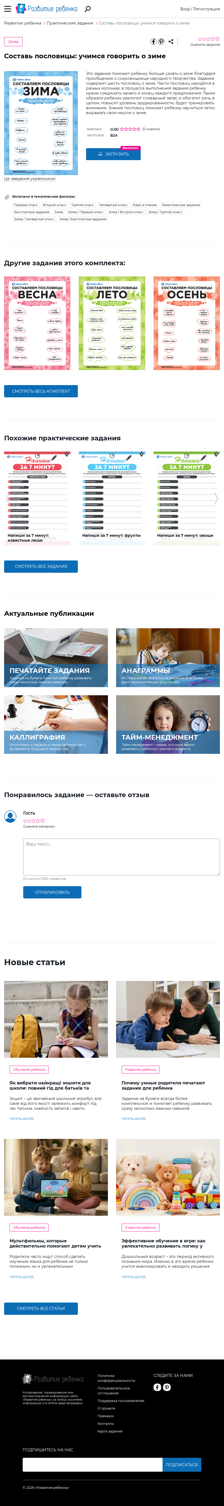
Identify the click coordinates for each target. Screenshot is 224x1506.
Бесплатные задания (31, 212)
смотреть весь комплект (41, 391)
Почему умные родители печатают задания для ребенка (163, 1085)
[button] (7, 323)
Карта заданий (110, 1431)
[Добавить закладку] (171, 41)
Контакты (106, 1424)
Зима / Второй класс (125, 212)
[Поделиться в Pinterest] (161, 41)
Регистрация (206, 9)
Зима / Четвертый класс (34, 219)
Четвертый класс (113, 205)
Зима (13, 41)
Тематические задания (181, 205)
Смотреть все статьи (41, 1308)
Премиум (105, 1416)
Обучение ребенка (29, 1070)
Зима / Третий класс (165, 212)
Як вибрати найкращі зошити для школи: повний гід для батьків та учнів (50, 1088)
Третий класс (82, 205)
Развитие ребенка (140, 1070)
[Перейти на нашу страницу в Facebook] (157, 1387)
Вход (185, 9)
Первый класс (26, 205)
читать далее (22, 1119)
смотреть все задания (41, 566)
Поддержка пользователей (121, 1401)
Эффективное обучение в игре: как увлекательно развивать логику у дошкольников (163, 1246)
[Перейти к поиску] (88, 9)
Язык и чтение (145, 205)
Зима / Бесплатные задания (82, 219)
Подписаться (182, 1464)
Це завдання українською (29, 178)
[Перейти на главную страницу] (46, 9)
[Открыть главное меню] (7, 9)
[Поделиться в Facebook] (153, 41)
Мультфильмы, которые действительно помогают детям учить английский (55, 1246)
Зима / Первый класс (86, 212)
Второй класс (54, 205)
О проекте (106, 1408)
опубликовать (52, 892)
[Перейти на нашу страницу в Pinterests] (167, 1387)
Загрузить (117, 154)
